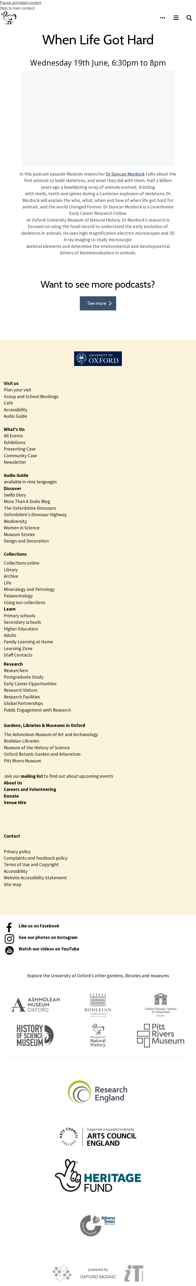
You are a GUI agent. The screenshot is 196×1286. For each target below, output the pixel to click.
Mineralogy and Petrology (29, 589)
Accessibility (15, 409)
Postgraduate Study (24, 677)
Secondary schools (22, 622)
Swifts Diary (15, 495)
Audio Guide (15, 416)
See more (96, 303)
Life (7, 583)
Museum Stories (19, 534)
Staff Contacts (18, 655)
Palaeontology (18, 596)
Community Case (20, 455)
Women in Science (21, 528)
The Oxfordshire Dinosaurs (30, 508)
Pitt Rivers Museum (22, 761)
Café (8, 403)
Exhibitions (14, 442)
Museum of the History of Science (37, 747)
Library (11, 569)
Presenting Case (20, 449)
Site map (12, 884)
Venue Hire (15, 802)
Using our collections (24, 602)
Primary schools (19, 615)
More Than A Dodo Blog (27, 501)
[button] (162, 17)
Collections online (21, 563)
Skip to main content (17, 8)
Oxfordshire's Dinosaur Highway (35, 514)
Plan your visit (17, 390)
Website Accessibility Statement (35, 877)
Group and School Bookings (31, 396)
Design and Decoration (26, 541)
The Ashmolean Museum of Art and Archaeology (51, 734)
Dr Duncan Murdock (125, 174)
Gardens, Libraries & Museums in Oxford (44, 725)
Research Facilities (22, 697)
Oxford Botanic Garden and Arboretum (42, 754)
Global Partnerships (23, 703)
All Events (13, 436)
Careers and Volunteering (30, 789)
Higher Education (21, 629)
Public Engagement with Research (37, 710)
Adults (10, 635)
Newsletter (15, 462)
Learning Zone (18, 648)
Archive (11, 576)
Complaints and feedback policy (35, 858)
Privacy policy (17, 851)
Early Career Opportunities (30, 683)
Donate (11, 796)
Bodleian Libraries (21, 741)
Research (13, 664)
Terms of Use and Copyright (31, 864)
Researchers (16, 670)
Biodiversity (15, 521)
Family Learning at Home (28, 642)
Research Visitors (20, 690)
